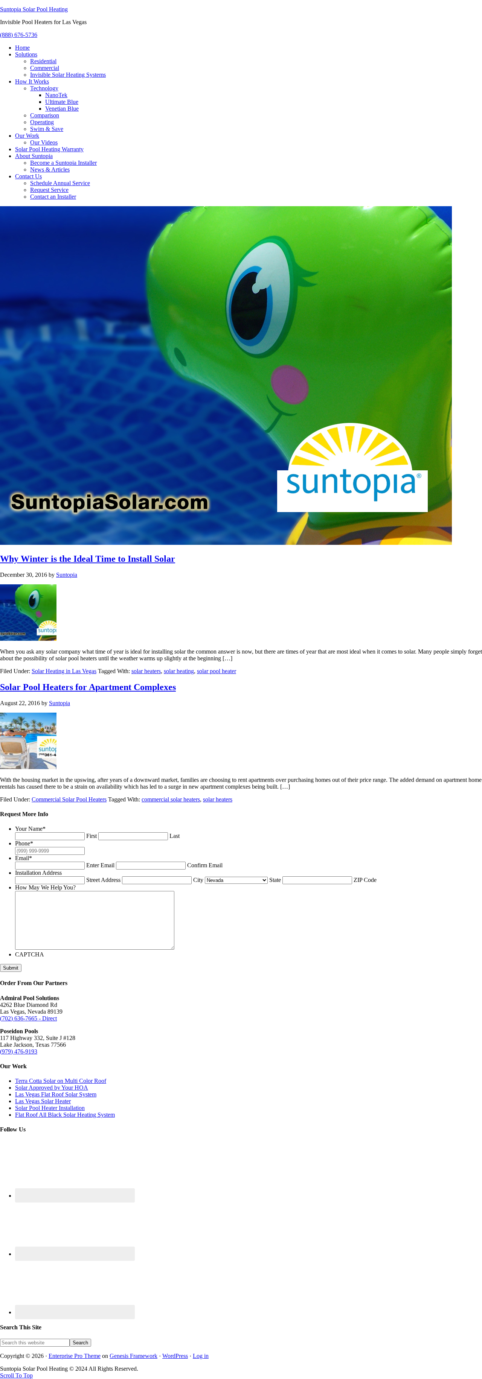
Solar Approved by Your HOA (51, 1087)
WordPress (175, 1356)
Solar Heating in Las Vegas (64, 671)
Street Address (103, 880)
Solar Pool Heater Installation (50, 1108)
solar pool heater (216, 671)
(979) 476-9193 (18, 1051)
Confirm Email (205, 865)
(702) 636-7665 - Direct (28, 1018)
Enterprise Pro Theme (75, 1356)
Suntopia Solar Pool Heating (34, 9)
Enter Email (100, 865)
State (275, 880)
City (198, 880)
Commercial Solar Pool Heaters (69, 799)
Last (174, 836)
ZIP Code (365, 880)
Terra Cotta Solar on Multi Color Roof (60, 1081)
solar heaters (146, 671)
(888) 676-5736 (18, 35)
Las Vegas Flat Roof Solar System (55, 1094)
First (91, 836)
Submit (10, 968)
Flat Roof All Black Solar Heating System (65, 1114)
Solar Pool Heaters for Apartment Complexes (88, 687)
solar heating (179, 671)
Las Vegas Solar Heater (43, 1101)
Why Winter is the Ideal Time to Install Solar (87, 559)
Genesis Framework (133, 1356)
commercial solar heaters (171, 799)
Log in (201, 1356)
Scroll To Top (16, 1375)
